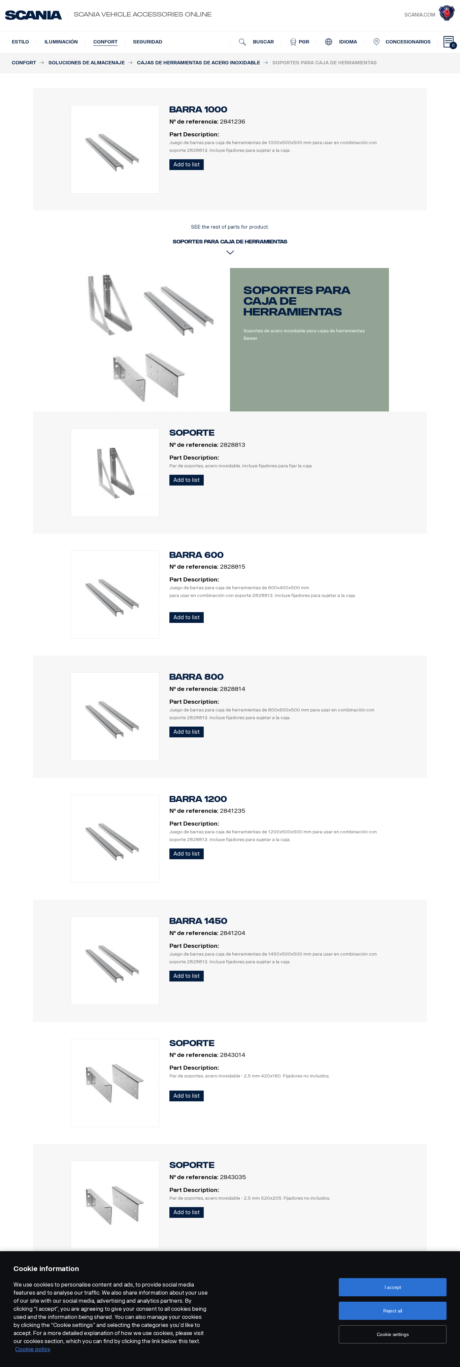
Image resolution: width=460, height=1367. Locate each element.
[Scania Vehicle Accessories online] (33, 15)
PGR (303, 42)
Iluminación (61, 42)
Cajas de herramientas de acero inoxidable (198, 63)
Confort (105, 42)
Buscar (263, 42)
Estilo (20, 42)
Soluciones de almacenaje (86, 63)
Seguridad (147, 42)
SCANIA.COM (419, 15)
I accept (393, 1287)
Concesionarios (408, 42)
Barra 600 (196, 555)
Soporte (192, 433)
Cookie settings (393, 1334)
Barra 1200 (198, 799)
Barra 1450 (198, 921)
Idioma (347, 42)
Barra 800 (196, 677)
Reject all (392, 1310)
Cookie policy (33, 1349)
